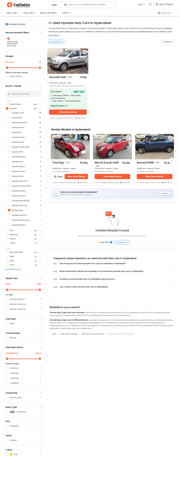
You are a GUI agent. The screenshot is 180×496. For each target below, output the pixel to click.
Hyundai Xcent (18, 142)
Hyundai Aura (17, 162)
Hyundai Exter (17, 176)
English (140, 4)
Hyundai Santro (18, 166)
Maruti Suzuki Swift (107, 164)
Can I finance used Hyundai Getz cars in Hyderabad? (81, 287)
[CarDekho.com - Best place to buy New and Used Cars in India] (18, 5)
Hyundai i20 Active (19, 181)
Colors (9, 450)
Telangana (14, 426)
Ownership (11, 393)
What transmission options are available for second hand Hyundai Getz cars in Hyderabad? (98, 271)
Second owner (16, 398)
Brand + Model (13, 86)
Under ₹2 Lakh (15, 76)
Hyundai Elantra (18, 191)
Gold (16, 454)
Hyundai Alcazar (19, 157)
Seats (9, 436)
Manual (13, 338)
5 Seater (13, 440)
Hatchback (21, 412)
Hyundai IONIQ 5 (18, 225)
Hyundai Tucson (18, 171)
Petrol (12, 323)
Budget (9, 56)
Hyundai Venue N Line (21, 220)
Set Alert (165, 193)
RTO (8, 421)
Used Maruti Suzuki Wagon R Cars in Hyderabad (138, 323)
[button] (68, 98)
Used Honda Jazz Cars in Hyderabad (76, 328)
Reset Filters (106, 242)
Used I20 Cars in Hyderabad (97, 313)
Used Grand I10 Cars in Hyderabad (124, 313)
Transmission (13, 333)
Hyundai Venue (18, 137)
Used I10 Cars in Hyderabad (152, 313)
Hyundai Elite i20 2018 (20, 201)
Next (86, 61)
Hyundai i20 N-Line (19, 205)
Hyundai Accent (18, 196)
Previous (49, 61)
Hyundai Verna (18, 127)
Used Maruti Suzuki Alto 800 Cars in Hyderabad (147, 320)
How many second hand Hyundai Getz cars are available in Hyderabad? (90, 264)
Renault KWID (148, 163)
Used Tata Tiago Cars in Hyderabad (97, 326)
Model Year (12, 278)
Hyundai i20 (17, 118)
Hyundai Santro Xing (20, 147)
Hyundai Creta (18, 113)
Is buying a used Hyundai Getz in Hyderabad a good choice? (84, 279)
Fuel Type (11, 319)
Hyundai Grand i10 (19, 123)
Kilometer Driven (14, 347)
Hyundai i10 (16, 132)
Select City (165, 13)
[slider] (7, 67)
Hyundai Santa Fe (19, 215)
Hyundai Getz (17, 210)
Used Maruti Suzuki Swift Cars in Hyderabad (107, 320)
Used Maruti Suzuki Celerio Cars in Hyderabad (132, 326)
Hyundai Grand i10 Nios (21, 186)
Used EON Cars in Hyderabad (89, 315)
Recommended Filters (17, 33)
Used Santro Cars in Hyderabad (116, 315)
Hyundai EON (17, 152)
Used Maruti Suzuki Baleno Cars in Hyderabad (98, 323)
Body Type (11, 407)
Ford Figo (60, 163)
